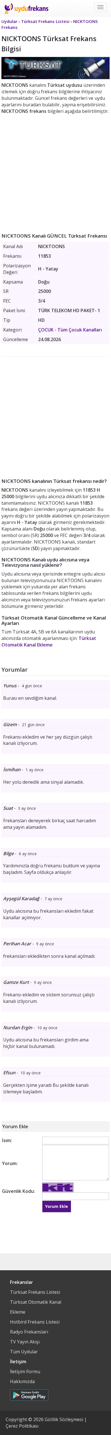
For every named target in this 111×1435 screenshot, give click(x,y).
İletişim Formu (25, 1371)
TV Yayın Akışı (25, 1342)
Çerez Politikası (22, 1426)
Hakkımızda (22, 1381)
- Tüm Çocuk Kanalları (70, 330)
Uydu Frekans (26, 8)
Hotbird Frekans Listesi (34, 1322)
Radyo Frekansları (29, 1332)
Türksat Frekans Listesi (35, 1292)
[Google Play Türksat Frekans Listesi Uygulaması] (29, 1394)
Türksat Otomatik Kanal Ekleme (48, 641)
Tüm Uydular (24, 1352)
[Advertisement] (55, 172)
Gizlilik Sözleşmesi (64, 1419)
